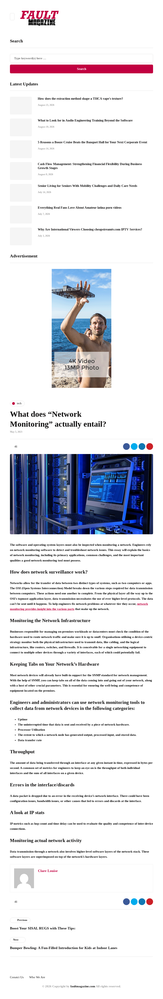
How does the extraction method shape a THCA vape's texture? (80, 98)
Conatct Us (17, 977)
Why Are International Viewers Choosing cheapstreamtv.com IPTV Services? (90, 229)
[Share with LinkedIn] (142, 446)
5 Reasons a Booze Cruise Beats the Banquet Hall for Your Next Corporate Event (92, 142)
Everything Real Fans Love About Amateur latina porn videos (79, 207)
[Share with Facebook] (126, 446)
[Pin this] (149, 446)
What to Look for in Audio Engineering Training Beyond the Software (85, 120)
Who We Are (37, 977)
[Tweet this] (134, 446)
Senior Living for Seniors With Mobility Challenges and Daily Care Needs (87, 185)
